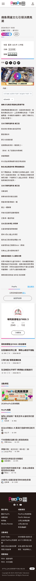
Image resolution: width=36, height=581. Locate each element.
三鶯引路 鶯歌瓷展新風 (11, 360)
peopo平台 (8, 451)
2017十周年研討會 (25, 540)
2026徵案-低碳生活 (25, 537)
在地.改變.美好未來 (25, 546)
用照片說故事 (6, 549)
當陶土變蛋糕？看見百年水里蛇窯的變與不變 (17, 417)
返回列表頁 (18, 298)
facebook (15, 505)
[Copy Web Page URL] (18, 62)
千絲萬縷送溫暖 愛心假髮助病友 (15, 439)
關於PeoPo (5, 514)
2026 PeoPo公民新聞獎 (9, 541)
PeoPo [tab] (14, 287)
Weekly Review (7, 524)
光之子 (6, 433)
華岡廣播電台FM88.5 (18, 319)
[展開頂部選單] (33, 4)
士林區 (20, 45)
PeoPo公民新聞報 (24, 514)
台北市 (14, 45)
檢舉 (16, 34)
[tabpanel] (17, 292)
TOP (32, 569)
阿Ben (6, 473)
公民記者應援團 (24, 520)
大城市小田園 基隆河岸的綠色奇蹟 (16, 479)
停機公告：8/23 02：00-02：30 (15, 449)
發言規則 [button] (31, 287)
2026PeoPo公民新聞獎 (10, 403)
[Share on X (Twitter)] (10, 62)
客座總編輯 (22, 527)
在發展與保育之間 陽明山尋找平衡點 (17, 350)
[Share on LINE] (14, 62)
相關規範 (4, 517)
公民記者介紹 (23, 524)
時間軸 (3, 520)
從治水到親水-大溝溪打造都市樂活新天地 (18, 429)
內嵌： (5, 88)
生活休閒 (12, 49)
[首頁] (18, 3)
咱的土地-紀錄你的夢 (8, 546)
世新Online (8, 442)
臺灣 (10, 45)
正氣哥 (6, 482)
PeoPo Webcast (24, 517)
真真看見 (7, 461)
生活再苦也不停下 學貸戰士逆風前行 (17, 370)
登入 (24, 293)
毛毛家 (6, 421)
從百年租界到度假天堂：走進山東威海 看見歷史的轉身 (17, 469)
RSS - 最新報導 (7, 558)
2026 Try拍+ (5, 537)
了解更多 (18, 333)
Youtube (21, 505)
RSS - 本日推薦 (7, 562)
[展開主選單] (3, 4)
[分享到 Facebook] (6, 62)
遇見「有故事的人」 (25, 549)
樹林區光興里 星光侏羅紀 (12, 458)
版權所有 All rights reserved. (13, 54)
